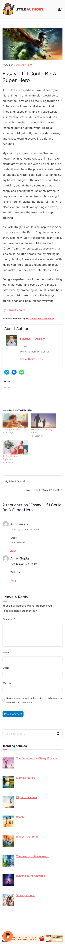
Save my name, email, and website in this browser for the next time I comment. (34, 700)
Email (6, 667)
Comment (9, 619)
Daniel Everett (33, 339)
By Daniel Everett (14, 310)
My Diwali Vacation (16, 481)
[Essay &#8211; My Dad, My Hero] (43, 420)
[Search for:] (32, 734)
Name (6, 652)
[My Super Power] (15, 420)
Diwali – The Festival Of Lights (42, 490)
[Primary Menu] (59, 9)
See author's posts (31, 359)
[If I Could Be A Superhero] (15, 447)
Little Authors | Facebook (41, 318)
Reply (13, 550)
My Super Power (11, 429)
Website (7, 683)
